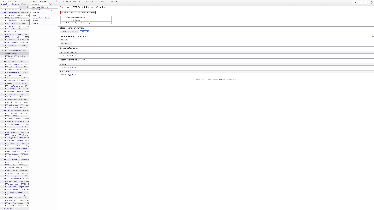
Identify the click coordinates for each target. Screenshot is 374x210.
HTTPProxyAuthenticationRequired (16, 138)
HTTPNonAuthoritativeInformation (16, 100)
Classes (4, 1)
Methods (12, 1)
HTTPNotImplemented (16, 110)
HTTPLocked (15, 75)
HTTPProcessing (16, 135)
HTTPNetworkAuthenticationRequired (16, 94)
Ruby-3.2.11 (69, 1)
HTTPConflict (15, 18)
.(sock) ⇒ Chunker (69, 31)
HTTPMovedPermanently (16, 86)
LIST (360, 2)
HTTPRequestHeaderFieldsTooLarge (16, 149)
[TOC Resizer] (56, 1)
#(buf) (66, 43)
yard (208, 79)
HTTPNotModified (16, 113)
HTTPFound (15, 45)
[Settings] (371, 2)
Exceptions (6, 4)
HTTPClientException (16, 15)
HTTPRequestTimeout (16, 151)
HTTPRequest (16, 146)
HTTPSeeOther (16, 162)
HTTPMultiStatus (16, 89)
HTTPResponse (13, 157)
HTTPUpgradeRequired (16, 198)
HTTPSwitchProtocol (16, 173)
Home (62, 1)
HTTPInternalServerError (16, 70)
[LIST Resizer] (27, 1)
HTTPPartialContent (16, 119)
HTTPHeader (9, 59)
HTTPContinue (16, 21)
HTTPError (13, 29)
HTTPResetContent (16, 154)
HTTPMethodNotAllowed (16, 80)
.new (35, 15)
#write (35, 23)
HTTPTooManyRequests (16, 178)
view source (65, 55)
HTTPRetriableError (16, 159)
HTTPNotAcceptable (16, 102)
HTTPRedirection (16, 143)
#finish (35, 21)
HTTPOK (13, 116)
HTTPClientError (16, 12)
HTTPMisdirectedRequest (16, 83)
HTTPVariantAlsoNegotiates (16, 203)
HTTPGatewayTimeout (16, 48)
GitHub (73, 55)
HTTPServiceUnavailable (16, 168)
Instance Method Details (41, 18)
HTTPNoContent (16, 97)
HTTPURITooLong (16, 181)
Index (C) (85, 1)
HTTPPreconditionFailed (16, 129)
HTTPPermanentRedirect (16, 127)
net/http (77, 1)
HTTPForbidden (16, 42)
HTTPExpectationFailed (16, 34)
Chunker (11, 53)
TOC (366, 2)
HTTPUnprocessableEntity (16, 192)
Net (90, 1)
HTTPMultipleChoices (16, 91)
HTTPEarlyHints (16, 26)
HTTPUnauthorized (16, 184)
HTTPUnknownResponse (16, 189)
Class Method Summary (40, 7)
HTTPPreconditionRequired (16, 132)
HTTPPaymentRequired (16, 124)
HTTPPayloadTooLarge (16, 121)
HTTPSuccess (15, 170)
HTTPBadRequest (16, 10)
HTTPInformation (16, 64)
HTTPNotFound (16, 108)
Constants (15, 4)
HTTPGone (15, 56)
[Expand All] (57, 4)
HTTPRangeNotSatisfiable (16, 140)
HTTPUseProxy (16, 200)
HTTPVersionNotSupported (16, 206)
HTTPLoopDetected (16, 78)
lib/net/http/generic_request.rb (86, 23)
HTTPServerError (16, 165)
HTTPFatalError (16, 40)
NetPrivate (8, 208)
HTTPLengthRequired (16, 72)
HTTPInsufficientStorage (16, 67)
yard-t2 (221, 79)
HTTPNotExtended (16, 105)
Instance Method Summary (42, 10)
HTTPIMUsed (14, 61)
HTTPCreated (15, 23)
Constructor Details (39, 12)
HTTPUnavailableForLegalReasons (16, 187)
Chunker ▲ (113, 1)
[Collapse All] (54, 4)
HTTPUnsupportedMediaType (16, 195)
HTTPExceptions (10, 31)
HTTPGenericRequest (15, 51)
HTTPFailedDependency (16, 37)
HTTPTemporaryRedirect (16, 176)
